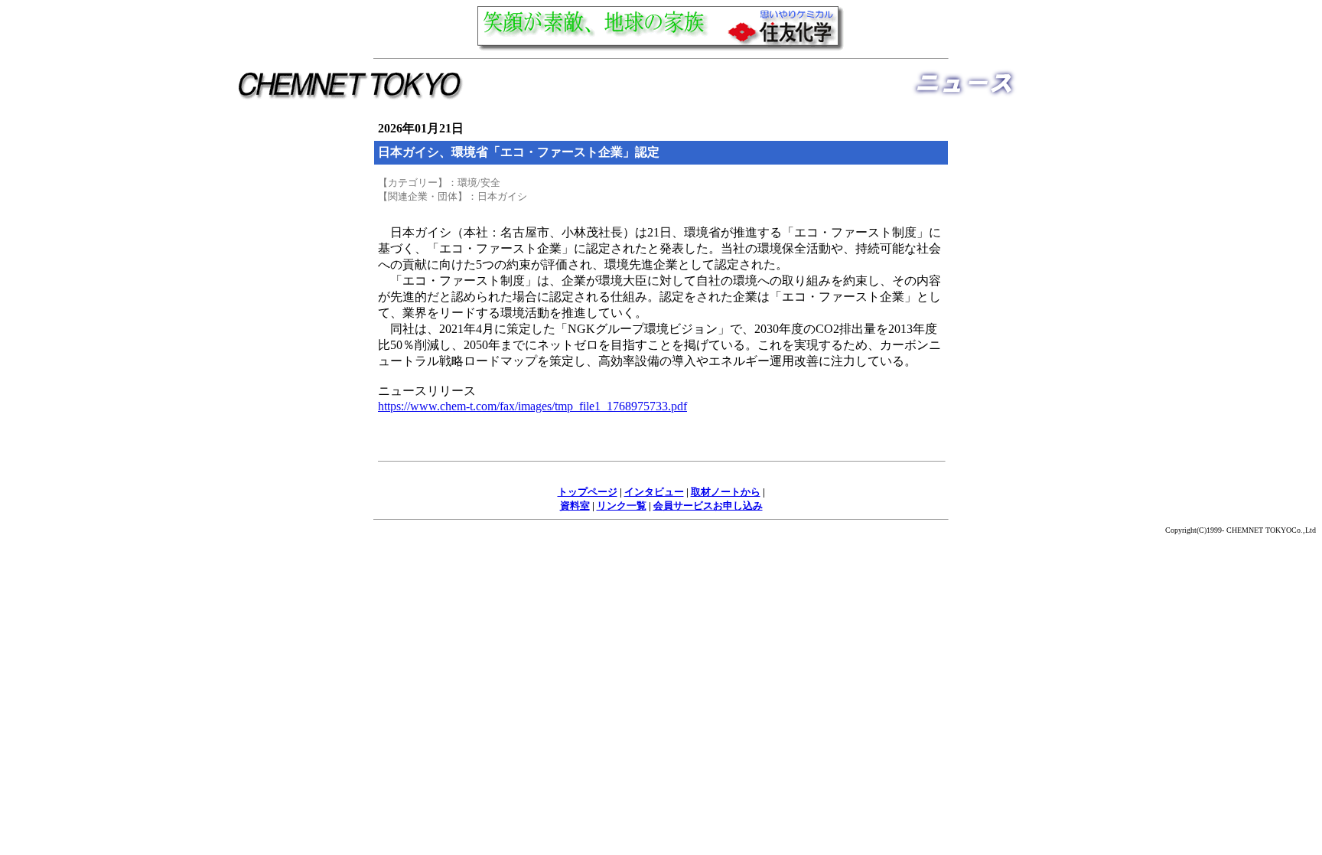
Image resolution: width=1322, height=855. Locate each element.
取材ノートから (725, 492)
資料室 (575, 505)
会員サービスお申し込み (708, 505)
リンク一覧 (621, 505)
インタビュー (654, 492)
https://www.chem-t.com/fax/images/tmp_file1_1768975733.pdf (532, 406)
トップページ (587, 492)
